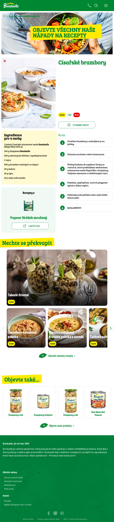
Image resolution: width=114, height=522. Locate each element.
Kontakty (7, 500)
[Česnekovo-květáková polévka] (26, 346)
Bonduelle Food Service (13, 481)
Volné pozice (9, 488)
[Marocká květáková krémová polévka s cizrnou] (67, 346)
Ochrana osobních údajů (13, 477)
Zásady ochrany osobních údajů (49, 519)
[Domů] (4, 15)
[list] (57, 328)
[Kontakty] (89, 5)
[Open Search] (96, 5)
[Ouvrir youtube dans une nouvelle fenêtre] (62, 514)
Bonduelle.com (9, 485)
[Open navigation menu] (106, 5)
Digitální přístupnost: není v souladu (17, 504)
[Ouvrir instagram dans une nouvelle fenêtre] (55, 514)
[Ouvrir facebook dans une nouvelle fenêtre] (48, 514)
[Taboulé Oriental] (57, 304)
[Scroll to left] (3, 328)
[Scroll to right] (110, 328)
